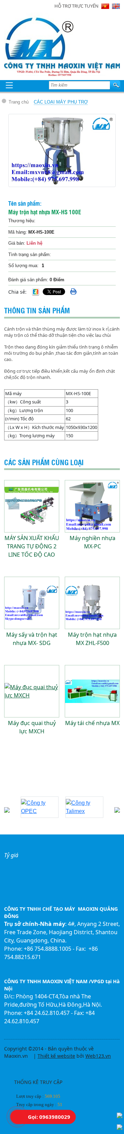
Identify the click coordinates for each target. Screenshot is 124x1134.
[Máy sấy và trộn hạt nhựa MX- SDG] (31, 603)
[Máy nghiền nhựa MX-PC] (92, 506)
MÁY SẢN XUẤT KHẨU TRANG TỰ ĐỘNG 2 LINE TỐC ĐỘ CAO (31, 546)
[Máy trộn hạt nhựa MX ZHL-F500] (92, 603)
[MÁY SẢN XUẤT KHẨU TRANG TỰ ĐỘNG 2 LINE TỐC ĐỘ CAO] (31, 506)
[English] (116, 6)
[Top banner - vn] (62, 68)
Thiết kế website (56, 1056)
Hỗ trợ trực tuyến (76, 6)
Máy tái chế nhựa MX (92, 723)
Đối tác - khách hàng (39, 788)
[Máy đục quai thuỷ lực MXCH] (31, 691)
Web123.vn (98, 1056)
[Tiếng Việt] (105, 6)
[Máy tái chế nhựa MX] (92, 691)
